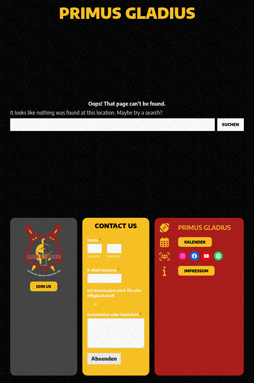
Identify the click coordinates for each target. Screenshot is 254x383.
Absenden (104, 358)
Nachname (114, 258)
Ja (95, 303)
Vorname (93, 256)
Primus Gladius (127, 12)
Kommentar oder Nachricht (114, 314)
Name (94, 240)
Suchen (230, 124)
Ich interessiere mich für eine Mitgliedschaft (114, 293)
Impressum (196, 270)
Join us (43, 286)
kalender (194, 242)
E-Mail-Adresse (103, 269)
